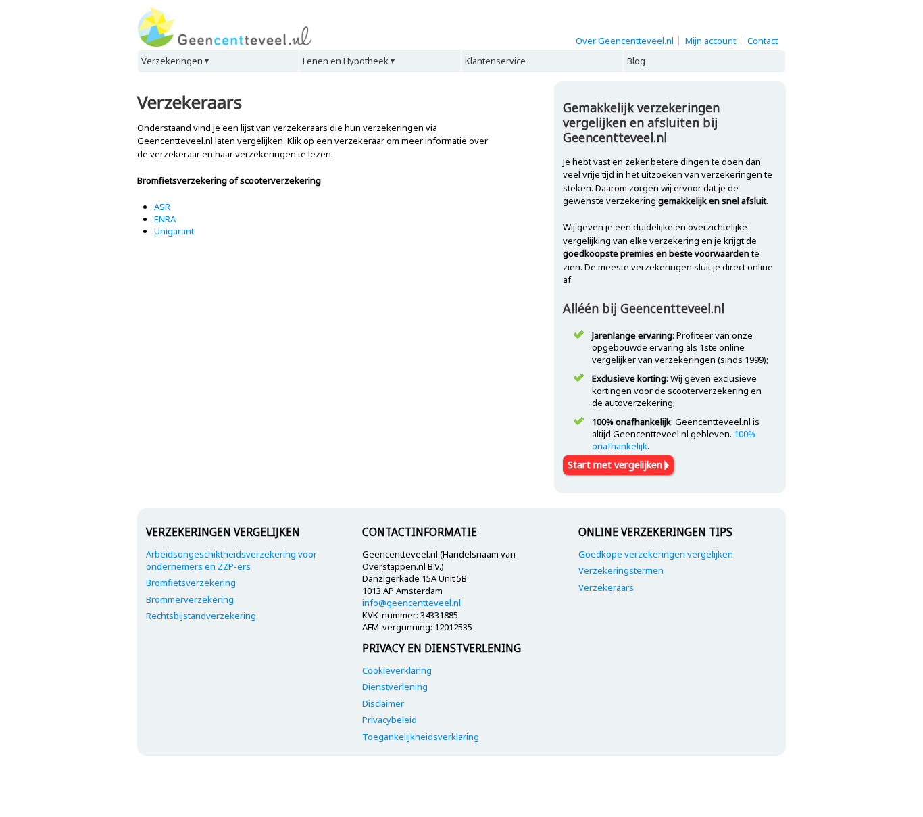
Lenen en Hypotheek (346, 61)
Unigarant (174, 231)
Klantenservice (495, 61)
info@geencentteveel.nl (411, 603)
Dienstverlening (395, 686)
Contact (762, 40)
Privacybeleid (389, 720)
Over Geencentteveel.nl (625, 40)
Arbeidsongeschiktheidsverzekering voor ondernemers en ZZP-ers (231, 560)
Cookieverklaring (397, 670)
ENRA (165, 219)
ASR (162, 207)
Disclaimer (383, 703)
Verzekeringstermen (621, 570)
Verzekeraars (606, 587)
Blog (636, 61)
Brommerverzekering (190, 599)
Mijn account (710, 40)
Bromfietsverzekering (191, 582)
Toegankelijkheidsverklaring (420, 737)
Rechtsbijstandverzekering (201, 616)
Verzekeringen (172, 61)
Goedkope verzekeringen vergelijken (655, 554)
